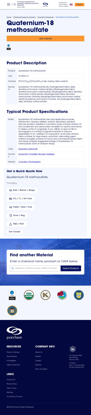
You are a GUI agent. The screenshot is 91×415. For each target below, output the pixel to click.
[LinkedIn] (72, 349)
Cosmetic (23, 162)
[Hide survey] (84, 357)
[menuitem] (13, 352)
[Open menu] (9, 4)
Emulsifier (33, 154)
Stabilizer (50, 154)
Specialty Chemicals (28, 149)
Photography (35, 162)
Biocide (41, 154)
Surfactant (23, 154)
